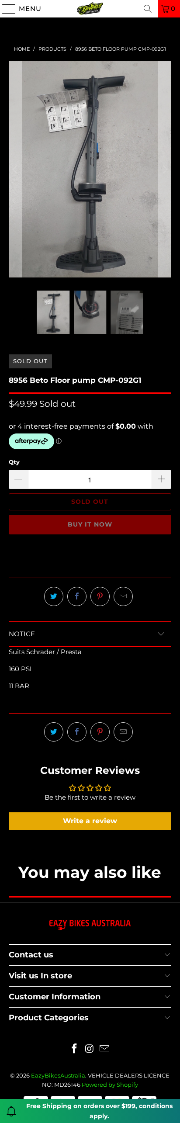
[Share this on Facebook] (77, 596)
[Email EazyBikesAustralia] (104, 1049)
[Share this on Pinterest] (100, 596)
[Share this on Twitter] (53, 596)
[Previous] (15, 169)
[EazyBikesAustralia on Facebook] (74, 1049)
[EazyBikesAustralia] (90, 8)
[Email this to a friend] (123, 596)
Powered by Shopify (110, 1084)
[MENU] (5, 8)
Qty (14, 461)
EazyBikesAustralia (58, 1075)
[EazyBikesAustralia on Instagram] (89, 1049)
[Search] (147, 8)
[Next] (165, 169)
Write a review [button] (90, 821)
